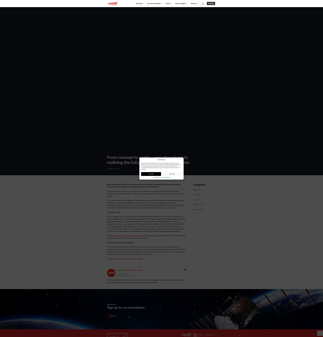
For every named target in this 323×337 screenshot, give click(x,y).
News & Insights (180, 3)
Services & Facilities (154, 3)
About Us (194, 3)
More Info (172, 174)
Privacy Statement (165, 177)
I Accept (151, 174)
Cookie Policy (156, 177)
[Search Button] (203, 3)
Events (168, 3)
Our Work (139, 3)
